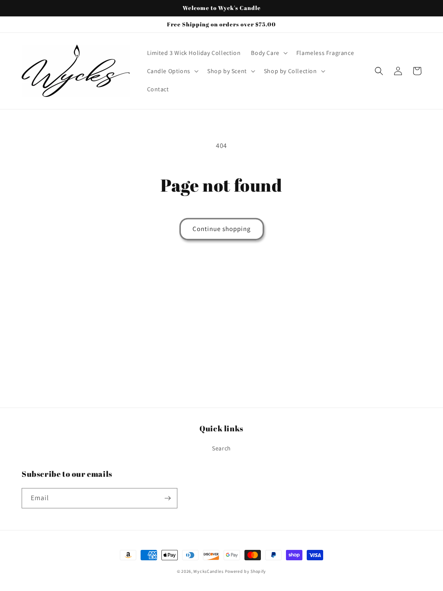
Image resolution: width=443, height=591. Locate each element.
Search (221, 448)
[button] (268, 53)
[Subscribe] (167, 498)
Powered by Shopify (245, 571)
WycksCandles (208, 571)
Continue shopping (222, 229)
